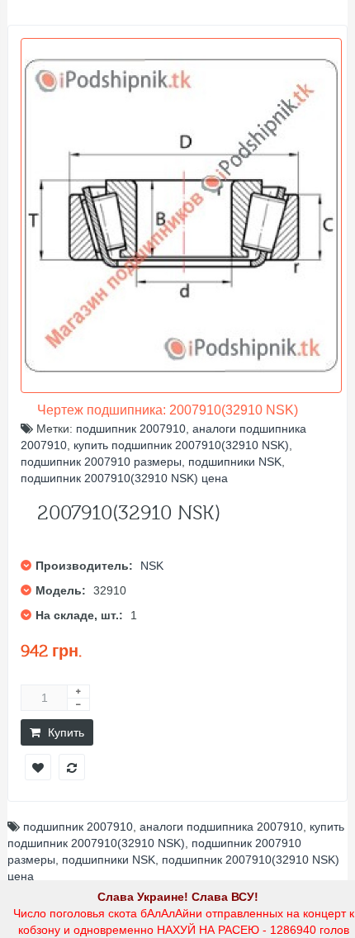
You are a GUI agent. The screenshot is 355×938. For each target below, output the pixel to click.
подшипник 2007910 (131, 428)
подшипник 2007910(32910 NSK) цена (124, 478)
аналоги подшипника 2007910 (221, 826)
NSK (151, 565)
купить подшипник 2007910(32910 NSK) (181, 445)
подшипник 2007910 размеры (101, 461)
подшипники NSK (235, 461)
